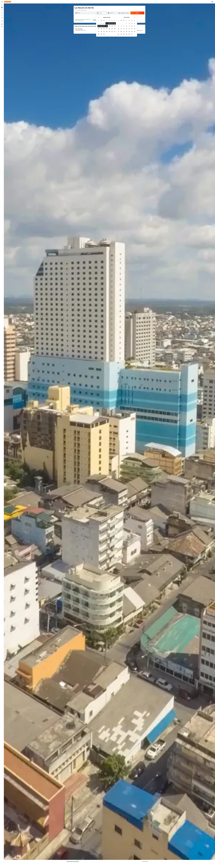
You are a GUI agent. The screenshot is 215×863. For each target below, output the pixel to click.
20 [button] (114, 28)
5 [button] (118, 26)
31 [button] (131, 34)
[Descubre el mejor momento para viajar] (1, 18)
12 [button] (118, 28)
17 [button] (106, 28)
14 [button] (98, 28)
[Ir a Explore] (1, 13)
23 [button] (103, 31)
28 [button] (98, 34)
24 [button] (106, 31)
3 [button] (106, 23)
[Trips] (1, 21)
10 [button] (106, 26)
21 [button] (98, 31)
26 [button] (112, 31)
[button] (2, 2)
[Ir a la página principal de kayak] (7, 1)
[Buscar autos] (1, 10)
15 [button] (101, 28)
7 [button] (98, 26)
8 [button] (101, 26)
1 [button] (126, 23)
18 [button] (109, 28)
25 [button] (109, 31)
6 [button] (114, 23)
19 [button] (118, 31)
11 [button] (109, 26)
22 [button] (101, 31)
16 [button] (129, 28)
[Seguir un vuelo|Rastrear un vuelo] (1, 15)
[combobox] (86, 13)
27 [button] (114, 31)
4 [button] (109, 23)
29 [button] (101, 34)
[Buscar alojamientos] (1, 7)
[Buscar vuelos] (1, 5)
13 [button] (114, 26)
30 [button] (104, 34)
